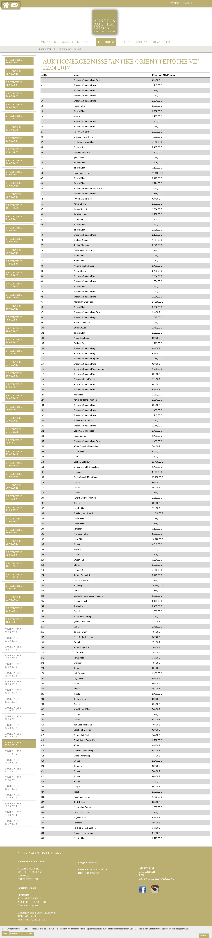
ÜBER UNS (125, 42)
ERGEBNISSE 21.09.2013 (13, 822)
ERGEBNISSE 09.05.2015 (13, 796)
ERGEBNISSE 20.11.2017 (13, 700)
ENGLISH (188, 3)
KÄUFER (67, 42)
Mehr (5, 933)
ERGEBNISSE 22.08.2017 (13, 726)
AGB (141, 875)
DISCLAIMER (147, 871)
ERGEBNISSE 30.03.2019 (13, 630)
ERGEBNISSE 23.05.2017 (13, 735)
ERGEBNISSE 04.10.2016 (13, 761)
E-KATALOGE (85, 42)
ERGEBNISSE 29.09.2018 (13, 665)
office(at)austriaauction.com (41, 912)
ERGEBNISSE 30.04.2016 (13, 770)
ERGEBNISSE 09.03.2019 (13, 639)
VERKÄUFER (49, 42)
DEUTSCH (175, 3)
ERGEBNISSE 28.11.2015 (13, 787)
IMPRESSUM (146, 868)
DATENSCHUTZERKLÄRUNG (156, 878)
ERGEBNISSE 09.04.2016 (13, 778)
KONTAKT (142, 42)
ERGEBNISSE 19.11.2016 (13, 752)
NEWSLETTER (162, 42)
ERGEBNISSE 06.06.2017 (13, 718)
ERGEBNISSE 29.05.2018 (13, 683)
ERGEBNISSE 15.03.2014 (13, 813)
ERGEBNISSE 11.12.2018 (13, 648)
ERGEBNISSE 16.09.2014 (13, 805)
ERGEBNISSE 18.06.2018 (13, 674)
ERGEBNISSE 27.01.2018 (13, 691)
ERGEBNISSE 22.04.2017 (13, 744)
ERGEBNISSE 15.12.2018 (13, 657)
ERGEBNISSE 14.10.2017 (13, 709)
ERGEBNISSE (106, 42)
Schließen (204, 936)
